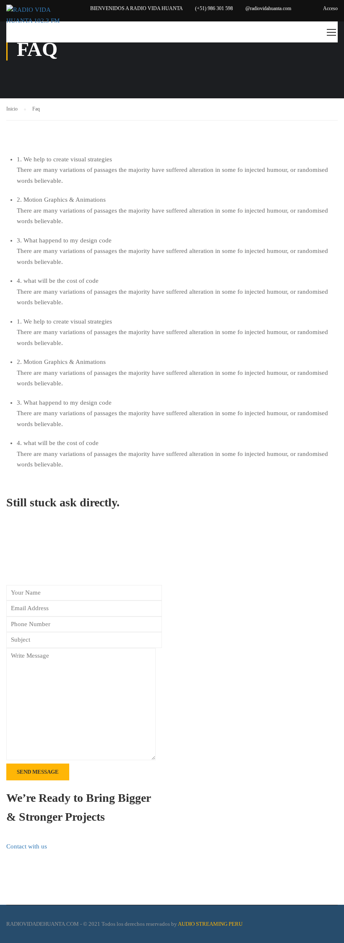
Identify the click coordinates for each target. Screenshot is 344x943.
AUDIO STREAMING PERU (210, 924)
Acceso (330, 8)
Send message (38, 772)
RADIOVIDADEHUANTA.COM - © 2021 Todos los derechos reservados (88, 924)
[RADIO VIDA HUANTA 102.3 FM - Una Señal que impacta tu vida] (38, 15)
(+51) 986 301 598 (214, 8)
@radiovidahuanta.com (268, 8)
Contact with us (26, 846)
